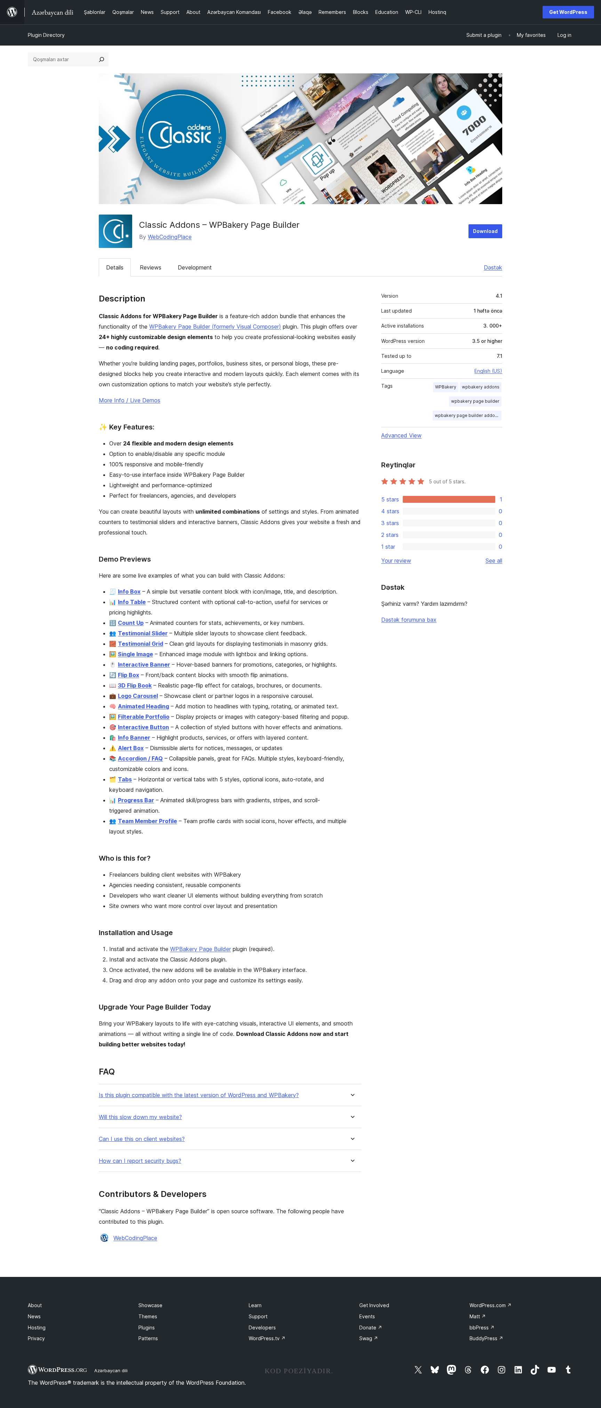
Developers (262, 1327)
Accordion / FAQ (140, 758)
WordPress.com (491, 1305)
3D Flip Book (135, 685)
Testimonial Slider (143, 633)
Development (195, 267)
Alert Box (131, 748)
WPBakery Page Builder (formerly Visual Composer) (215, 326)
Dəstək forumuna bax (408, 619)
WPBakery (445, 386)
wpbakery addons (480, 386)
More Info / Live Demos (129, 400)
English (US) (488, 371)
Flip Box (128, 674)
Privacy (36, 1338)
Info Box (129, 591)
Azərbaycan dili (111, 1370)
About (35, 1305)
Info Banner (134, 737)
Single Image (135, 654)
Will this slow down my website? (140, 1117)
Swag (368, 1338)
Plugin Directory (46, 35)
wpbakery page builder (475, 401)
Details (114, 267)
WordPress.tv (267, 1338)
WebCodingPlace (170, 236)
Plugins (146, 1327)
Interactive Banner (144, 664)
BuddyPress (486, 1338)
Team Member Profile (147, 821)
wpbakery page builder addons (467, 415)
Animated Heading (143, 706)
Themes (147, 1316)
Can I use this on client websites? (142, 1139)
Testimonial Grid (140, 643)
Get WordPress (568, 12)
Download (485, 231)
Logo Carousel (138, 695)
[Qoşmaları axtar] (102, 59)
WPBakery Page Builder (200, 949)
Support (258, 1316)
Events (367, 1316)
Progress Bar (136, 800)
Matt (478, 1316)
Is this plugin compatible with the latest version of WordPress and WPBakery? (199, 1095)
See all (494, 560)
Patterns (148, 1338)
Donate (370, 1327)
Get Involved (374, 1305)
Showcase (150, 1305)
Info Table (132, 601)
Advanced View (401, 435)
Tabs (125, 779)
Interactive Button (143, 727)
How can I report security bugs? (140, 1161)
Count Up (131, 622)
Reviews (150, 267)
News (34, 1316)
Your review (396, 560)
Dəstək (493, 267)
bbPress (482, 1327)
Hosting (37, 1327)
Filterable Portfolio (143, 716)
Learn (255, 1305)
